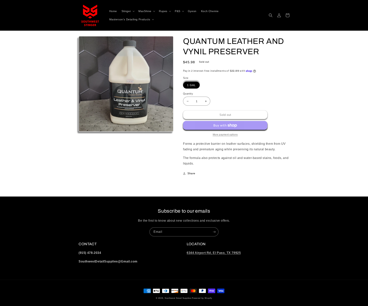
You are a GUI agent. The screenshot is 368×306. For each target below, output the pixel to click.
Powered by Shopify (202, 298)
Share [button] (191, 173)
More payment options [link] (225, 134)
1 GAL (191, 85)
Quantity (188, 93)
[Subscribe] (214, 231)
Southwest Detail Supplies (178, 298)
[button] (127, 11)
